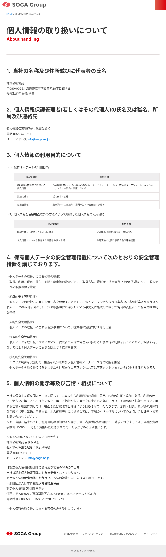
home (9, 14)
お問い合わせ (71, 533)
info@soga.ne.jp (39, 139)
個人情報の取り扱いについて (124, 533)
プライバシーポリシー (93, 533)
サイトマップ (150, 533)
